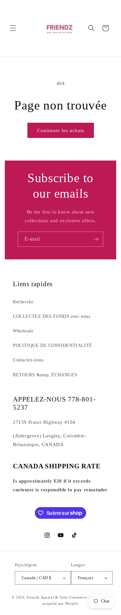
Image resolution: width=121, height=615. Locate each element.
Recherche (23, 301)
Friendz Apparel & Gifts (48, 597)
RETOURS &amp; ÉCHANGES (45, 374)
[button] (13, 28)
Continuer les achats (60, 130)
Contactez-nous (28, 360)
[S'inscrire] (96, 239)
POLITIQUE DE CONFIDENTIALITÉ (52, 345)
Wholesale (23, 330)
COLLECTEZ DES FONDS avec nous (51, 316)
